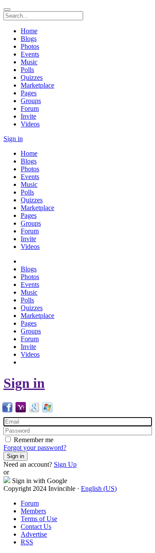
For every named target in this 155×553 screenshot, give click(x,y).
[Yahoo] (21, 410)
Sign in (24, 383)
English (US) (99, 488)
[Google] (34, 410)
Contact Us (36, 526)
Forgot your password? (34, 447)
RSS (27, 542)
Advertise (34, 534)
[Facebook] (7, 410)
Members (33, 511)
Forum (30, 503)
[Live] (47, 410)
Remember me (32, 439)
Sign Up (65, 464)
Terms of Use (39, 518)
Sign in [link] (13, 138)
